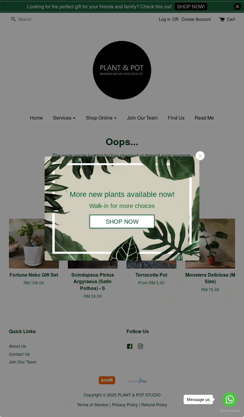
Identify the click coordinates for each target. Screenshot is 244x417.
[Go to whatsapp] (229, 399)
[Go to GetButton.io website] (229, 411)
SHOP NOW (122, 221)
